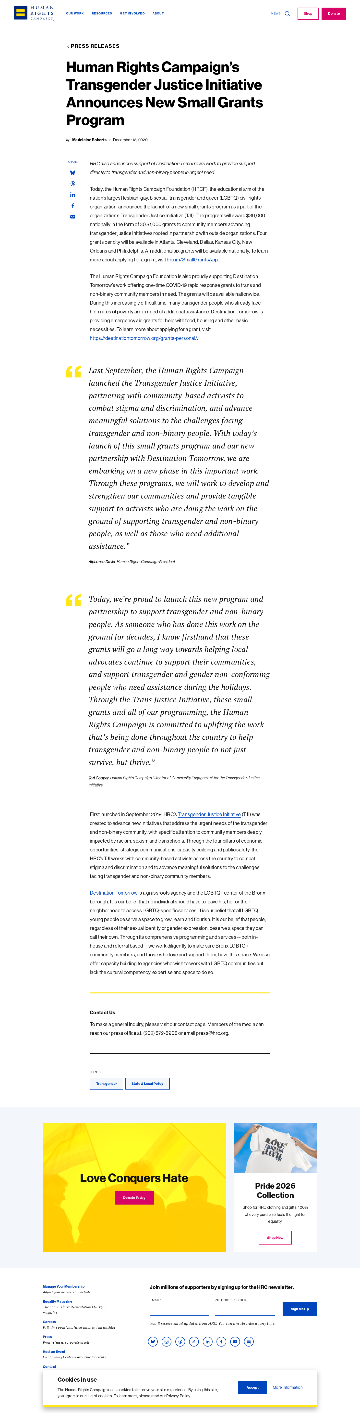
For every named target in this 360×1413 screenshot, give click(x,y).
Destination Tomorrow (114, 893)
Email (165, 1300)
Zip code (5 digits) (241, 1300)
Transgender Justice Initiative (209, 814)
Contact (49, 1366)
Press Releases (95, 46)
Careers (49, 1322)
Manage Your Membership (63, 1286)
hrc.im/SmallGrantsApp (192, 260)
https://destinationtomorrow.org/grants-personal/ (143, 338)
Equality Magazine (57, 1301)
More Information (287, 1387)
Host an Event (54, 1351)
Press (47, 1337)
